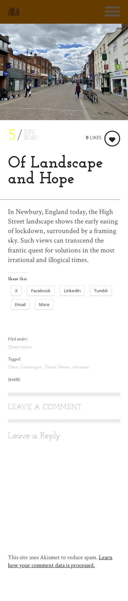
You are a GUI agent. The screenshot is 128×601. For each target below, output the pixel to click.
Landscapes (32, 367)
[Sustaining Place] (14, 12)
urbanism (80, 367)
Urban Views (57, 367)
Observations (20, 347)
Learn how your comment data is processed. (60, 561)
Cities (13, 367)
